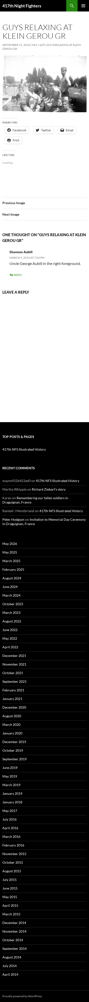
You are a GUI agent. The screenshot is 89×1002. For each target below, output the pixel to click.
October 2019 (12, 750)
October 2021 (12, 673)
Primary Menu (83, 5)
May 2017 (9, 811)
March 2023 (11, 612)
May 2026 (9, 544)
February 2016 (13, 845)
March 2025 (11, 561)
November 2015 (14, 854)
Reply (18, 275)
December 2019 (14, 742)
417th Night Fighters (21, 5)
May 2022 (9, 638)
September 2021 (14, 681)
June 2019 (10, 768)
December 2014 (14, 923)
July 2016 (9, 819)
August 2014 (11, 957)
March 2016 (11, 836)
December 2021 (14, 656)
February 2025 (13, 569)
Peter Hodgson (13, 519)
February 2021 (13, 690)
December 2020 (14, 707)
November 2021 (14, 664)
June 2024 (10, 587)
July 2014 (9, 966)
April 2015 (10, 905)
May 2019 (9, 776)
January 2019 (12, 793)
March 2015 (11, 914)
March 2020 (11, 724)
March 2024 (11, 595)
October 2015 (12, 862)
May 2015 (9, 897)
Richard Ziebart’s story (49, 489)
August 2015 (11, 871)
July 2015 (9, 880)
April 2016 (10, 828)
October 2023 (12, 604)
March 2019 (11, 785)
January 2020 (12, 733)
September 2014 (14, 948)
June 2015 (10, 888)
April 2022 (10, 647)
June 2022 (10, 630)
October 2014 (12, 940)
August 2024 (11, 578)
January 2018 (12, 802)
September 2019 (14, 759)
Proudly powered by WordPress (22, 996)
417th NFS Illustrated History (24, 449)
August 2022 (11, 621)
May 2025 (9, 552)
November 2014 (14, 931)
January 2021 (12, 699)
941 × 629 (38, 45)
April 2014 (10, 974)
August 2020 (11, 716)
